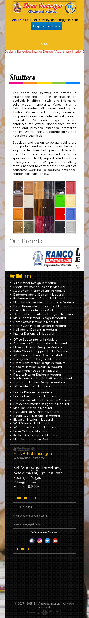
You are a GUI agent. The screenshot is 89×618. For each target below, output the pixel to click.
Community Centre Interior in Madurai (40, 343)
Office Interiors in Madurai (31, 386)
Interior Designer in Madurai (32, 392)
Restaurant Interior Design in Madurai (39, 363)
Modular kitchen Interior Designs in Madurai (44, 302)
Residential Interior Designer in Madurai (41, 404)
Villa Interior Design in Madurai (35, 283)
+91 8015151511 (23, 507)
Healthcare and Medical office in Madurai (42, 378)
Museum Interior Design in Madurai (37, 347)
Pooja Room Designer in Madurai (36, 416)
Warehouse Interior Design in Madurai (40, 355)
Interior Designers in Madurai (33, 333)
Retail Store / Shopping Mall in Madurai (41, 351)
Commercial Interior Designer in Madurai (42, 400)
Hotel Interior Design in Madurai (35, 371)
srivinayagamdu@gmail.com (30, 515)
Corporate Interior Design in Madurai (39, 382)
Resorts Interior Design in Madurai (37, 374)
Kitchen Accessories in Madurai (35, 435)
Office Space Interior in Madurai (35, 339)
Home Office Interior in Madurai (35, 322)
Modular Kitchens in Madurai (33, 439)
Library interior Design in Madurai (36, 359)
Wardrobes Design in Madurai (34, 427)
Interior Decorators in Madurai (34, 396)
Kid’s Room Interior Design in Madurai (40, 318)
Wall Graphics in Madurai (31, 423)
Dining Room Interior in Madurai (35, 310)
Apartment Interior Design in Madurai (39, 291)
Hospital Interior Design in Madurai (37, 367)
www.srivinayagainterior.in (28, 524)
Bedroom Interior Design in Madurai (38, 294)
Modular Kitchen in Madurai (32, 408)
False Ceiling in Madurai (30, 431)
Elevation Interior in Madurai (33, 419)
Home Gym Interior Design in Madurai (40, 326)
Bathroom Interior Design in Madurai (39, 298)
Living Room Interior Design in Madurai (40, 306)
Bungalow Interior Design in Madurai (39, 287)
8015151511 (23, 20)
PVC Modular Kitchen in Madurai (36, 412)
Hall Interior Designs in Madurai (35, 329)
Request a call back (46, 26)
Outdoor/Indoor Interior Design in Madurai (43, 314)
